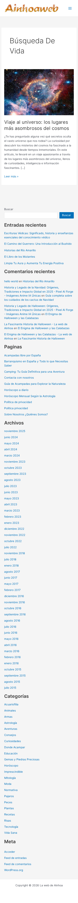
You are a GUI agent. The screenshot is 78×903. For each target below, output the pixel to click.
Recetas (9, 814)
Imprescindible (13, 771)
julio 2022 (10, 547)
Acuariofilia (11, 704)
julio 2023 (10, 486)
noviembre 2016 (14, 602)
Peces (8, 802)
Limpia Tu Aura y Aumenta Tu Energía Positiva (34, 263)
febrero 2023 (12, 516)
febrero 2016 (12, 657)
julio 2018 (10, 559)
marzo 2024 (12, 455)
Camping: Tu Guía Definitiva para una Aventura (34, 371)
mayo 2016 (11, 638)
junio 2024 (11, 437)
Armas (8, 716)
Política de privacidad (18, 402)
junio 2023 (11, 492)
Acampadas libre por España (22, 355)
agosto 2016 (12, 620)
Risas (7, 820)
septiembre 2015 (15, 675)
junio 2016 (10, 632)
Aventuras (10, 728)
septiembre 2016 (15, 614)
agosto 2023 (12, 479)
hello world (11, 281)
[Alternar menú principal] (70, 8)
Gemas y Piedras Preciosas (21, 759)
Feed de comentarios (17, 864)
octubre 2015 (12, 669)
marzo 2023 (12, 510)
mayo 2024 (11, 443)
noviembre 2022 (14, 535)
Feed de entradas (15, 857)
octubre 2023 (13, 467)
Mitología (10, 777)
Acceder (9, 851)
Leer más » (11, 177)
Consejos (10, 735)
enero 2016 (11, 663)
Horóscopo (11, 765)
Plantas (9, 808)
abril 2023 (10, 504)
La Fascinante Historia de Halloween (41, 338)
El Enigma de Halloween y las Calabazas (43, 328)
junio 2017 (10, 577)
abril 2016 (10, 645)
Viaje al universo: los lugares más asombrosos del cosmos (36, 125)
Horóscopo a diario (16, 390)
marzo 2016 (11, 651)
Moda (7, 783)
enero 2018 (11, 565)
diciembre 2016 (14, 596)
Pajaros (9, 796)
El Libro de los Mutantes (19, 256)
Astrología (10, 722)
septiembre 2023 (15, 473)
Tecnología (11, 826)
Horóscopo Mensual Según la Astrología (29, 396)
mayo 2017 (11, 583)
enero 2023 (11, 522)
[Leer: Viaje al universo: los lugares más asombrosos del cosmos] (39, 92)
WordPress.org (13, 870)
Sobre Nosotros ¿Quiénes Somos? (26, 414)
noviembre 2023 (14, 461)
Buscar (8, 209)
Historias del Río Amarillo (20, 250)
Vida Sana (10, 832)
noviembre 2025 (14, 431)
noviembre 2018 (14, 553)
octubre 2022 (13, 541)
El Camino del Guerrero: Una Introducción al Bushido (38, 243)
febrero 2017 (12, 590)
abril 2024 (10, 449)
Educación (11, 753)
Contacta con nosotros (19, 377)
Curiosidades (12, 741)
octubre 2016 (12, 608)
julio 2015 (10, 687)
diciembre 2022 (14, 528)
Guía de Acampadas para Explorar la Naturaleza (35, 383)
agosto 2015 (12, 681)
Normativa (11, 790)
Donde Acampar (14, 747)
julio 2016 (10, 626)
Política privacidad (16, 408)
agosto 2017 (12, 571)
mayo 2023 (11, 498)
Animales (10, 710)
